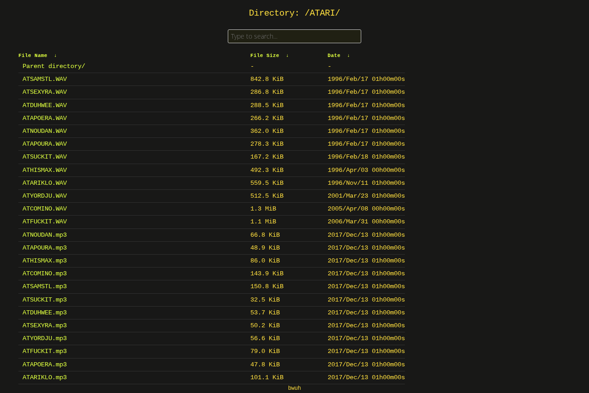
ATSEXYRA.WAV (45, 92)
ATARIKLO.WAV (45, 183)
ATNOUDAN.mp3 (45, 235)
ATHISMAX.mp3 (45, 260)
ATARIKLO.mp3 (45, 377)
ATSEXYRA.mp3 (45, 325)
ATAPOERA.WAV (45, 118)
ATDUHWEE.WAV (45, 105)
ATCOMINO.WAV (45, 208)
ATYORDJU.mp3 (45, 338)
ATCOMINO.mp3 (45, 273)
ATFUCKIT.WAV (45, 221)
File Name (32, 55)
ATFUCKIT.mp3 (45, 351)
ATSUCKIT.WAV (45, 156)
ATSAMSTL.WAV (45, 79)
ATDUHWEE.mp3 (45, 312)
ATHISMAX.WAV (45, 170)
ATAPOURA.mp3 (45, 247)
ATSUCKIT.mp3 (45, 299)
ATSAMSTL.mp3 (45, 286)
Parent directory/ (54, 66)
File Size (264, 55)
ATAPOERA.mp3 (45, 364)
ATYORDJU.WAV (45, 195)
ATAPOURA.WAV (45, 144)
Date (334, 55)
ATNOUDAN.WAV (45, 131)
